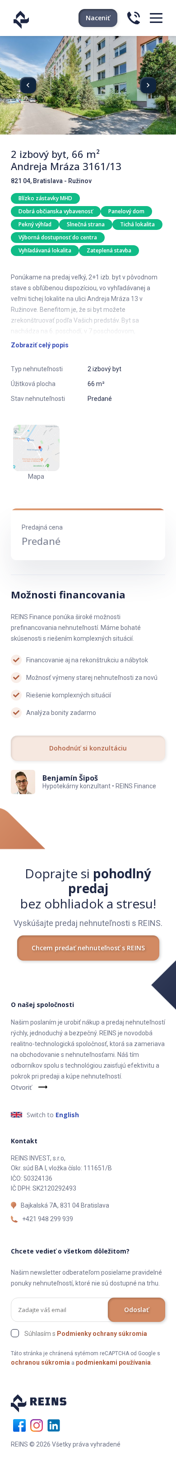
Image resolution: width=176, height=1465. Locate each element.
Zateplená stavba (109, 250)
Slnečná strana (86, 224)
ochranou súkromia (40, 1362)
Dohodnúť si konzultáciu (88, 748)
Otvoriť (21, 1087)
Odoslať (136, 1309)
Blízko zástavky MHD (45, 198)
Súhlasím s (85, 1333)
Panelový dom (126, 211)
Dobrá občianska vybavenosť (56, 211)
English (67, 1114)
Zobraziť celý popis (40, 345)
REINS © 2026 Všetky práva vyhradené (65, 1444)
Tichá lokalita (137, 224)
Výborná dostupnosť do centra (58, 237)
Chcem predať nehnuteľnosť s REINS (88, 948)
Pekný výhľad (35, 224)
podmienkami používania (113, 1362)
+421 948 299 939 (47, 1218)
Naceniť (98, 17)
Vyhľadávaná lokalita (45, 250)
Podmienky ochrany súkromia (102, 1333)
